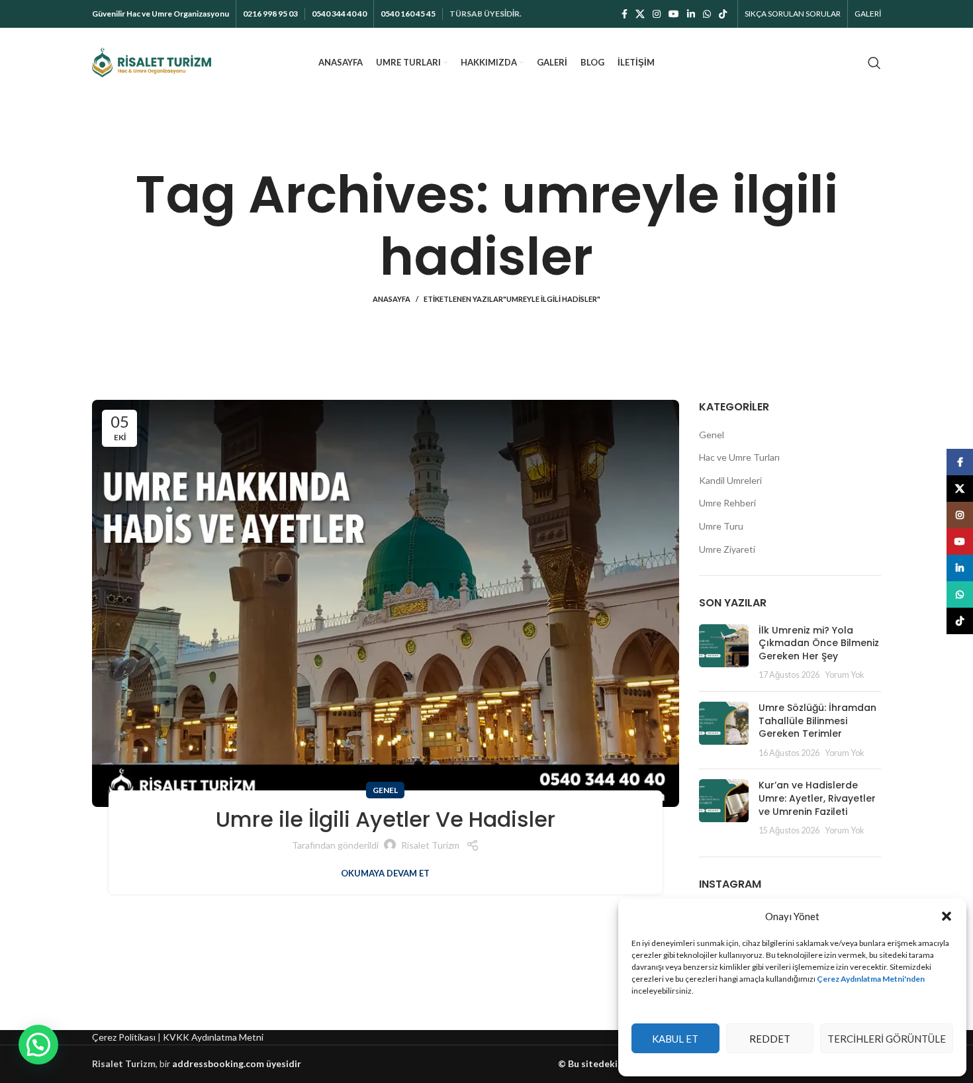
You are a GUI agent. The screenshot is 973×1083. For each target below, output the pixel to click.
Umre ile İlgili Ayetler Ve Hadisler (385, 819)
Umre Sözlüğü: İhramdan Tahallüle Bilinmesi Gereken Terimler (817, 720)
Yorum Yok (844, 675)
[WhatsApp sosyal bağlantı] (707, 14)
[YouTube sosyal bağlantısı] (674, 14)
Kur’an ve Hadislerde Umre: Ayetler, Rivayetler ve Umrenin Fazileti (817, 798)
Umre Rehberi (727, 502)
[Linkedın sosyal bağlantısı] (691, 14)
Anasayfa (391, 299)
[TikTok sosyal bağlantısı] (723, 14)
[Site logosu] (151, 61)
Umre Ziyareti (727, 549)
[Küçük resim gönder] (724, 652)
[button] (946, 916)
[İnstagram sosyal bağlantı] (657, 14)
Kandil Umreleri (730, 480)
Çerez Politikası (124, 1037)
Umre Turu (721, 526)
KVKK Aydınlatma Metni (213, 1037)
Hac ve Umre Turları (739, 457)
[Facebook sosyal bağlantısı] (624, 14)
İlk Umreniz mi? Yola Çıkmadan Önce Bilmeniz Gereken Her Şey (819, 643)
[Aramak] (874, 63)
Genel (385, 790)
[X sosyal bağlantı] (640, 14)
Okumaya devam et (385, 873)
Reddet (769, 1039)
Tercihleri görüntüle (886, 1039)
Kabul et (675, 1039)
